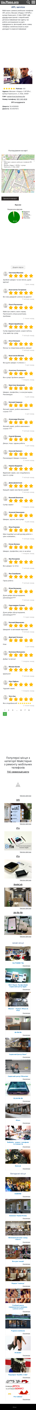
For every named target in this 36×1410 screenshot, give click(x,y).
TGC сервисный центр (18, 772)
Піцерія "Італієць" (18, 1283)
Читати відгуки (25, 796)
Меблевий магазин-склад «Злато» (17, 1238)
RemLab (18, 1166)
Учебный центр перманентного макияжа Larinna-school (18, 1307)
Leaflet (32, 192)
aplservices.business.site (16, 96)
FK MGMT (18, 1353)
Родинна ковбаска (18, 1331)
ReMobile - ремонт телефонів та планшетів (18, 1143)
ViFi (18, 800)
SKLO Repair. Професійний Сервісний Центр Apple (18, 986)
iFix (18, 828)
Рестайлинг (18, 1397)
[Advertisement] (18, 49)
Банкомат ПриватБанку (18, 1216)
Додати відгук (18, 267)
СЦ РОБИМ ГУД (18, 963)
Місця (14, 1407)
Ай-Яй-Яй (18, 912)
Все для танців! (18, 1261)
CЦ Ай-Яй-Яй (18, 1098)
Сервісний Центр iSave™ (18, 1054)
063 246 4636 (22, 99)
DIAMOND (18, 1194)
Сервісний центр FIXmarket (18, 1076)
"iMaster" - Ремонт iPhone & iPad (18, 1009)
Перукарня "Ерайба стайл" (18, 1375)
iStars (18, 1120)
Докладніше (26, 965)
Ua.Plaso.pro (10, 2)
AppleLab (18, 884)
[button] (18, 172)
